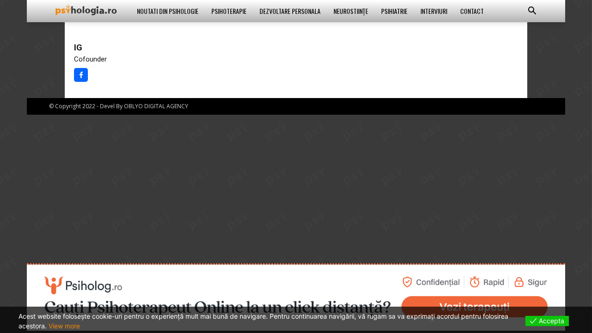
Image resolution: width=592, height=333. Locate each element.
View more (64, 326)
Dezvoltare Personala (290, 11)
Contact (472, 11)
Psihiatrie (394, 11)
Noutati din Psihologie (167, 11)
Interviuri (433, 11)
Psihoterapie (229, 11)
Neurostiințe (350, 11)
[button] (532, 11)
